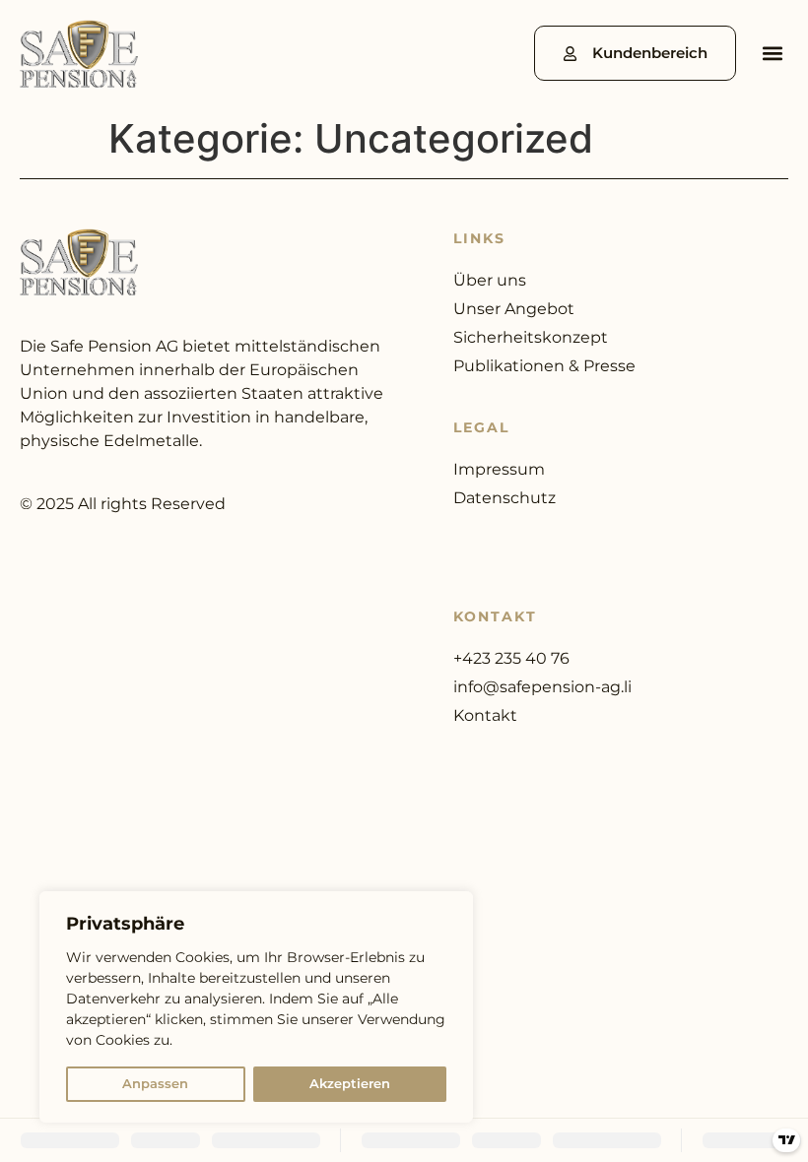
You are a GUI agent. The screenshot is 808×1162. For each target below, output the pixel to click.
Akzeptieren (349, 1083)
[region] (256, 1007)
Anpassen (155, 1083)
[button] (772, 53)
